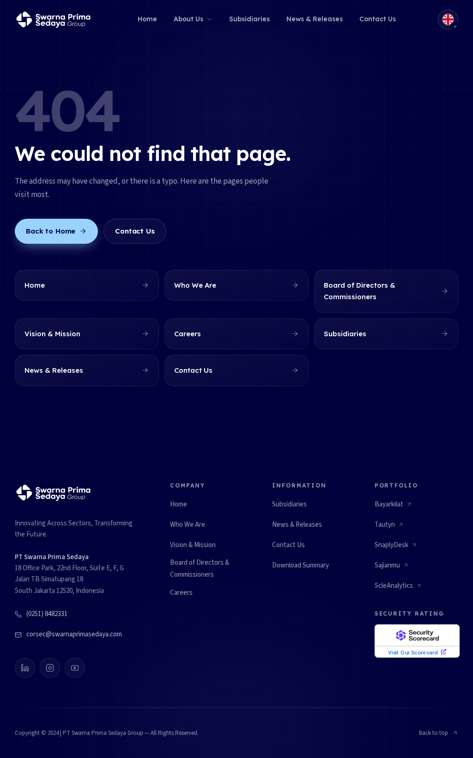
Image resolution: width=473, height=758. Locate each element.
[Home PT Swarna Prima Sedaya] (55, 19)
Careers (181, 593)
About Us (188, 19)
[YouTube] (75, 668)
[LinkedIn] (25, 668)
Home (147, 19)
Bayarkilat (393, 506)
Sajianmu (392, 568)
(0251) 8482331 (46, 614)
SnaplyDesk (396, 547)
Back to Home (50, 231)
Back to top (433, 733)
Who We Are (187, 525)
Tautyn (389, 527)
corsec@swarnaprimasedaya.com (74, 634)
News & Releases (314, 19)
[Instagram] (50, 668)
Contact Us (377, 19)
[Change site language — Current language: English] (448, 19)
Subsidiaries (249, 19)
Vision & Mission (193, 545)
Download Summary (300, 565)
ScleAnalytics (398, 588)
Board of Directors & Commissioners (199, 568)
